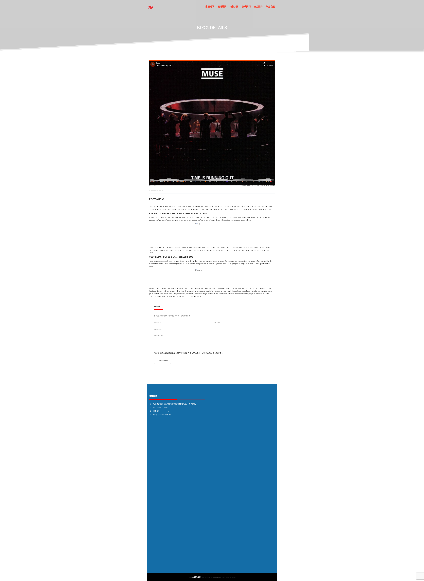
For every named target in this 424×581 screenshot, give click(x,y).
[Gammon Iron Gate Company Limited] (150, 6)
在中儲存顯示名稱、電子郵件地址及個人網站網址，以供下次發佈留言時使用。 (189, 353)
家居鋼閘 (209, 6)
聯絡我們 (270, 6)
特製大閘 (234, 6)
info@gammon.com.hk (162, 415)
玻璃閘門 (246, 6)
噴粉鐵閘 (222, 6)
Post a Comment (157, 191)
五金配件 (258, 6)
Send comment (162, 361)
